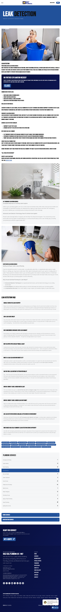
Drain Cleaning (6, 466)
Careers (36, 575)
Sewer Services (6, 515)
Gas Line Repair (6, 474)
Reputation (37, 565)
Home (35, 554)
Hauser (52, 595)
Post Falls (30, 597)
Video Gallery (37, 570)
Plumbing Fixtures (6, 495)
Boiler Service (5, 488)
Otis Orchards (25, 597)
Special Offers (37, 561)
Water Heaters (6, 463)
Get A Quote (7, 85)
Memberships (37, 558)
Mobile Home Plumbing (7, 484)
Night (7, 605)
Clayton (14, 595)
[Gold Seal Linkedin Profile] (20, 583)
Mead (9, 597)
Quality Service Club (7, 505)
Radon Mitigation (6, 491)
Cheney (11, 595)
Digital (10, 605)
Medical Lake (13, 597)
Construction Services (8, 519)
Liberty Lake (5, 597)
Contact (36, 577)
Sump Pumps (5, 481)
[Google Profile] (4, 583)
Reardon (38, 597)
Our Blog (36, 572)
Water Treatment (6, 477)
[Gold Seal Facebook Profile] (7, 583)
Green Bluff (48, 595)
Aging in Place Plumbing (7, 498)
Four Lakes (39, 595)
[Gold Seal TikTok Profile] (18, 583)
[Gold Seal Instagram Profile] (9, 583)
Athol (4, 595)
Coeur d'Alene (19, 595)
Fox (8, 605)
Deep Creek (28, 595)
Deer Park (33, 595)
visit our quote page (8, 534)
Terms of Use (40, 605)
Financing (36, 563)
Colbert (24, 595)
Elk (36, 595)
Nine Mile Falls (19, 597)
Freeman (44, 595)
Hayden (55, 595)
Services (36, 556)
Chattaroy (7, 595)
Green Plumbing (6, 502)
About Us (36, 568)
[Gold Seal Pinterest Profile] (23, 583)
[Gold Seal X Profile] (15, 583)
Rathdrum (35, 597)
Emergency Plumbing (7, 459)
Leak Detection (6, 470)
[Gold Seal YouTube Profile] (12, 583)
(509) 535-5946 (52, 2)
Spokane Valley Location (8, 565)
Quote (58, 2)
